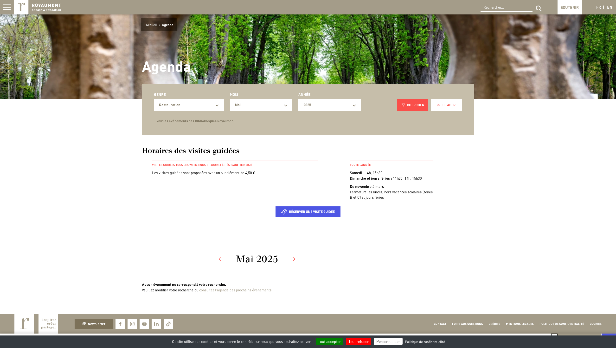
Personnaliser (388, 341)
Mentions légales (520, 324)
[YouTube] (144, 324)
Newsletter (96, 324)
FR (598, 7)
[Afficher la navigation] (7, 7)
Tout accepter (329, 341)
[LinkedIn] (156, 324)
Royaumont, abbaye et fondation (37, 7)
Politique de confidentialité (561, 324)
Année (304, 94)
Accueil (151, 24)
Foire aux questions (467, 324)
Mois (234, 94)
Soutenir (570, 7)
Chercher (415, 105)
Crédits (494, 324)
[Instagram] (132, 324)
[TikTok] (168, 324)
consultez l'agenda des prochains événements (235, 290)
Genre (160, 94)
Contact (440, 324)
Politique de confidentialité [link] (425, 341)
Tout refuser (358, 341)
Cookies (596, 324)
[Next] (292, 259)
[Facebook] (120, 324)
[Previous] (221, 259)
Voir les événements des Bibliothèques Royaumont (196, 121)
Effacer (449, 105)
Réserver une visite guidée (312, 211)
